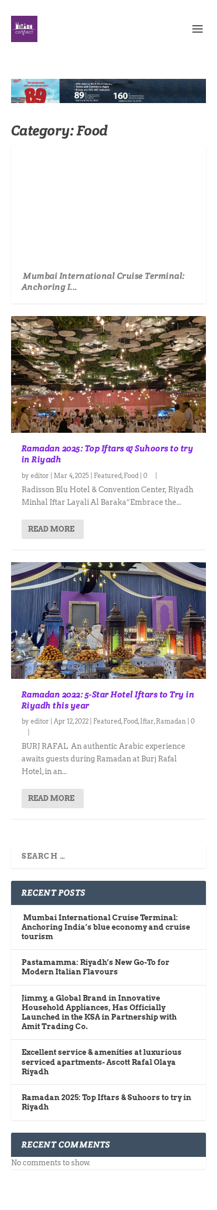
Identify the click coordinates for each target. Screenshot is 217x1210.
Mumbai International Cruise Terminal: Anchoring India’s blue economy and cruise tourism (106, 927)
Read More (51, 529)
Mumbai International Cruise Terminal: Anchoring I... (103, 281)
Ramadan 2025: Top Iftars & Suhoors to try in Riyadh (108, 454)
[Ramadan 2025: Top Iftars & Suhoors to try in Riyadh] (108, 374)
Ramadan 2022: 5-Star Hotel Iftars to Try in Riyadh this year (108, 700)
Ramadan (171, 721)
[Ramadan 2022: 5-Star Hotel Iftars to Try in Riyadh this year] (108, 620)
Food (131, 476)
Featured (108, 476)
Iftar (147, 721)
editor (40, 476)
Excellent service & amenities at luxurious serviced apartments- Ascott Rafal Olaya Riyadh (102, 1061)
